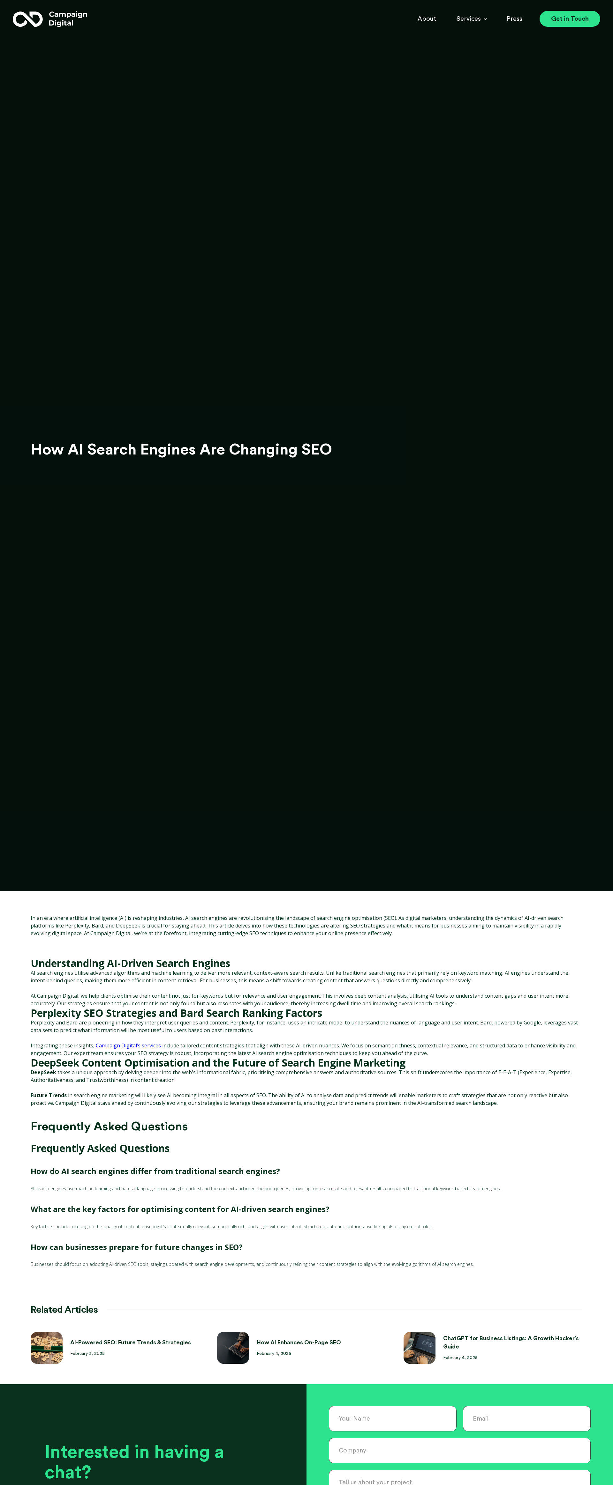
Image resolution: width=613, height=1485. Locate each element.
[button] (469, 18)
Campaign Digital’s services (128, 1045)
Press (514, 19)
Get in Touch (570, 19)
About (427, 19)
